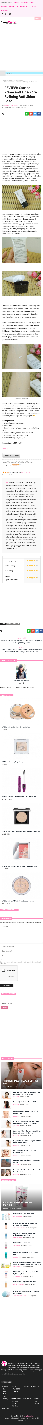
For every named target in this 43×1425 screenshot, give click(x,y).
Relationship (27, 1399)
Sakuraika (16, 1245)
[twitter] (35, 114)
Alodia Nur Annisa (19, 1296)
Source (4, 448)
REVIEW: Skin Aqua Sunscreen (23, 1213)
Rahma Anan (17, 1267)
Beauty (17, 2)
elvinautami (7, 1208)
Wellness (4, 10)
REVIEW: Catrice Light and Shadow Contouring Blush (19, 866)
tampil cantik (25, 6)
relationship (14, 6)
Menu (9, 73)
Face (4, 1389)
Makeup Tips (35, 1386)
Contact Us (22, 1420)
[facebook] (39, 114)
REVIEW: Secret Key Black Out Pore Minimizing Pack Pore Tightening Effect (21, 640)
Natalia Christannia (11, 105)
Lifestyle (26, 1386)
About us (14, 1418)
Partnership (35, 1418)
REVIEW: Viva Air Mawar (21, 1243)
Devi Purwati (17, 1216)
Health (33, 2)
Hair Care (15, 1401)
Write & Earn (24, 1418)
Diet (36, 1401)
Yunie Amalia (17, 1276)
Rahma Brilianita (19, 1228)
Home (4, 80)
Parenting (5, 1399)
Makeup (19, 80)
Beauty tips (5, 1386)
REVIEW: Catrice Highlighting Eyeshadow (15, 762)
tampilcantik (28, 1416)
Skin (4, 1396)
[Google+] (6, 14)
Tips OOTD (16, 1389)
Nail (4, 1394)
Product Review (11, 80)
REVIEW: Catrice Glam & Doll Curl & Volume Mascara (19, 796)
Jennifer (6, 1086)
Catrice (16, 624)
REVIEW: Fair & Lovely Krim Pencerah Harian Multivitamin (17, 1203)
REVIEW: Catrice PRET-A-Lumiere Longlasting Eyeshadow (21, 831)
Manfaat (4, 6)
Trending (16, 1391)
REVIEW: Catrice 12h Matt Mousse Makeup (16, 727)
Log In (37, 18)
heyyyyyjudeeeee (18, 1284)
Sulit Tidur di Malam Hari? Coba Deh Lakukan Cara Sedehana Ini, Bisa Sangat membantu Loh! (21, 649)
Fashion (25, 2)
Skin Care (15, 1406)
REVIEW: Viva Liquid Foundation (24, 1281)
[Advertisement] (21, 47)
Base (9, 624)
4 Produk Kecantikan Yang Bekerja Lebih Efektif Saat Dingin (20, 1082)
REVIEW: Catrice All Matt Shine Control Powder (18, 901)
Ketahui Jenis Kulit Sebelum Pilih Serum (27, 1102)
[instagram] (10, 14)
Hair (4, 1391)
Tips (34, 6)
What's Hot (5, 1408)
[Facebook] (2, 14)
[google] (31, 114)
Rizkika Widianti (25, 472)
